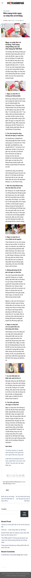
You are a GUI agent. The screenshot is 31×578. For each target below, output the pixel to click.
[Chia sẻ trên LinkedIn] (23, 475)
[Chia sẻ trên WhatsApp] (7, 475)
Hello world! (23, 555)
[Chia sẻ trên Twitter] (13, 475)
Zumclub (4, 567)
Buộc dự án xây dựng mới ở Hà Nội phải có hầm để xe (7, 499)
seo (23, 20)
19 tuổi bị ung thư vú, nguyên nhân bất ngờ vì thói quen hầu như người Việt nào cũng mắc (14, 453)
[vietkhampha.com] (15, 3)
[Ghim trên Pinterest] (20, 475)
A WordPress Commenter (8, 555)
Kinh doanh (6, 11)
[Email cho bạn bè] (17, 475)
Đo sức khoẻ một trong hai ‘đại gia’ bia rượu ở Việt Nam (23, 499)
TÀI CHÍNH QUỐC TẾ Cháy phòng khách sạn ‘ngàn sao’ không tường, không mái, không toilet (14, 540)
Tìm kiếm (3, 509)
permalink (13, 483)
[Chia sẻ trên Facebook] (10, 475)
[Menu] (2, 3)
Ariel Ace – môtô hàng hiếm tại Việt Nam (13, 530)
